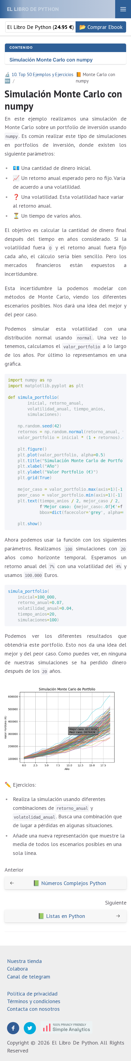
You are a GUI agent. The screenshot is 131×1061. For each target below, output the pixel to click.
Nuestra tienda (24, 960)
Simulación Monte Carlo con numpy (51, 60)
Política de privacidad (32, 993)
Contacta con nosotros (33, 1008)
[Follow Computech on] (13, 1028)
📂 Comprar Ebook (100, 26)
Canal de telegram (28, 976)
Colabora (17, 968)
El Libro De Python (33, 8)
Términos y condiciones (33, 1001)
